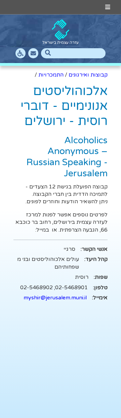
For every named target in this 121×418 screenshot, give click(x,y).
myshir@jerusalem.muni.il (55, 297)
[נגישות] (20, 53)
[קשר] (33, 53)
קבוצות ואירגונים (88, 74)
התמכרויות (51, 74)
